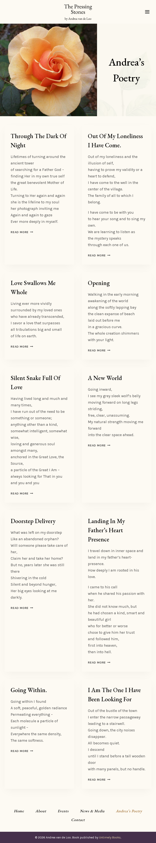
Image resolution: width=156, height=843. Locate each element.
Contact (78, 819)
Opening (99, 283)
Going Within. (29, 690)
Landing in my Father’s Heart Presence (106, 530)
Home (19, 810)
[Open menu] (147, 11)
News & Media (92, 810)
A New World (105, 378)
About (40, 810)
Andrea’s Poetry (129, 810)
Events (63, 810)
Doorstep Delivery (33, 521)
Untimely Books (110, 837)
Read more (22, 232)
